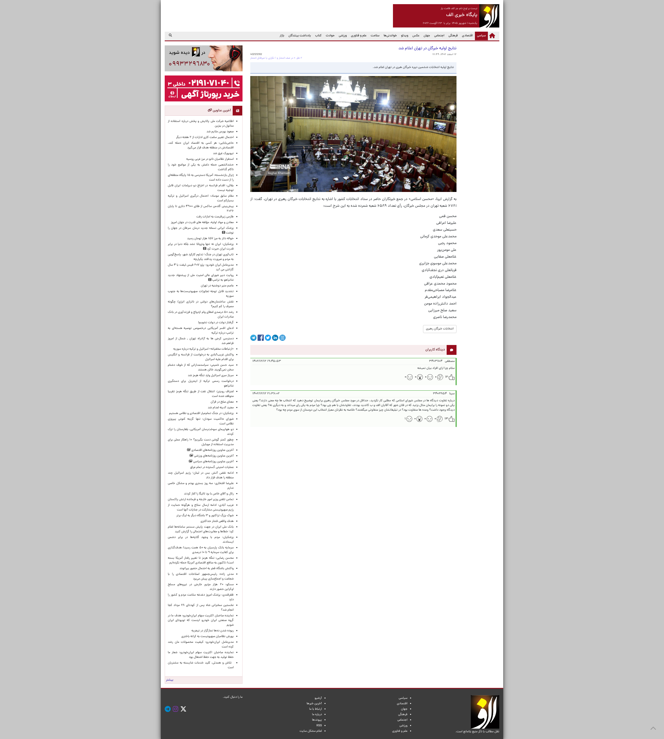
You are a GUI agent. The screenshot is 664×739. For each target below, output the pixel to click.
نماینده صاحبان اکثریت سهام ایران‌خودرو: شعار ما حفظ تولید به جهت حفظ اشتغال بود (201, 655)
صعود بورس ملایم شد (220, 131)
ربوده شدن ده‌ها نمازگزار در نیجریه (212, 631)
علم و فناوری (358, 35)
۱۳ (446, 419)
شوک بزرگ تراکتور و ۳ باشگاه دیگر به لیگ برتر (205, 515)
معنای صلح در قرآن (222, 402)
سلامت (375, 35)
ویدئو (404, 35)
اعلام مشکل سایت (311, 731)
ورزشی (343, 35)
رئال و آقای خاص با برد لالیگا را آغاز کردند (209, 494)
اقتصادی (467, 35)
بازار (282, 35)
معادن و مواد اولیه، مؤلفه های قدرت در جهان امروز (202, 222)
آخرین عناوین (221, 110)
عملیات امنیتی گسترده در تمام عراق (212, 467)
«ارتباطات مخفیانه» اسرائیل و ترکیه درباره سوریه (203, 349)
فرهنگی (453, 35)
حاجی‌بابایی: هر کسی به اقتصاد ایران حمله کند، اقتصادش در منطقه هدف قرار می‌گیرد (201, 145)
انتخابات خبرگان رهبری (440, 329)
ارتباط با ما (315, 709)
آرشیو (318, 698)
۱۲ (446, 377)
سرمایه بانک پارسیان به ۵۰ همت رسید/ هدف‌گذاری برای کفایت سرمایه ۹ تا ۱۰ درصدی (201, 550)
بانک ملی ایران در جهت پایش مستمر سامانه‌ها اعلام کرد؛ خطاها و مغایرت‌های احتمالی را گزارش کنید (201, 529)
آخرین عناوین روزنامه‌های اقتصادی (212, 450)
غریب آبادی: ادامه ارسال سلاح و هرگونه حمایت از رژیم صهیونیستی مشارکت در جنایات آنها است (201, 507)
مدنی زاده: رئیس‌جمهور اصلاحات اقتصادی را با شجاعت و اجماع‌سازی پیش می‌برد (201, 576)
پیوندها (317, 720)
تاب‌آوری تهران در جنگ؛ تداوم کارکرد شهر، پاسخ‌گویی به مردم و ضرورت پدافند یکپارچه (201, 257)
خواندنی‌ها (390, 35)
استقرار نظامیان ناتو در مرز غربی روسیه (210, 159)
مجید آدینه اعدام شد (221, 407)
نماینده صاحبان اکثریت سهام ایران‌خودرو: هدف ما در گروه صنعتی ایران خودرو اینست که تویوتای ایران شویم (201, 620)
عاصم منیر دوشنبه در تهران (217, 286)
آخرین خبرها (314, 703)
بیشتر (169, 680)
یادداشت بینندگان (299, 35)
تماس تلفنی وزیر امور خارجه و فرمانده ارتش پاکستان (201, 499)
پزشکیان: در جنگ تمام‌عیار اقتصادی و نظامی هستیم (201, 413)
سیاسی (480, 35)
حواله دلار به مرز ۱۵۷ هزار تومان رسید (210, 238)
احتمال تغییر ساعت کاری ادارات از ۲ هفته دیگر (205, 137)
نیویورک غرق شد (223, 153)
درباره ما (317, 714)
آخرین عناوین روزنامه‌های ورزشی (213, 456)
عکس (415, 35)
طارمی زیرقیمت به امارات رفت (215, 217)
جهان (427, 35)
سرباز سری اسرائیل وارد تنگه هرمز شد (211, 375)
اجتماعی (439, 35)
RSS (319, 725)
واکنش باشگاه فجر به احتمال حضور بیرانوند (206, 568)
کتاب (318, 35)
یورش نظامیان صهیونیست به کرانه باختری (207, 636)
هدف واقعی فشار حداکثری (217, 521)
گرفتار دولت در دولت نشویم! (216, 322)
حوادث (330, 35)
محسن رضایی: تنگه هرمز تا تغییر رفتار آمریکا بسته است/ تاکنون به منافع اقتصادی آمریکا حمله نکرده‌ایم (201, 560)
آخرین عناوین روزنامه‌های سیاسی (213, 461)
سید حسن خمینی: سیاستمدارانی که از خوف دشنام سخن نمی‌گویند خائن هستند (201, 367)
